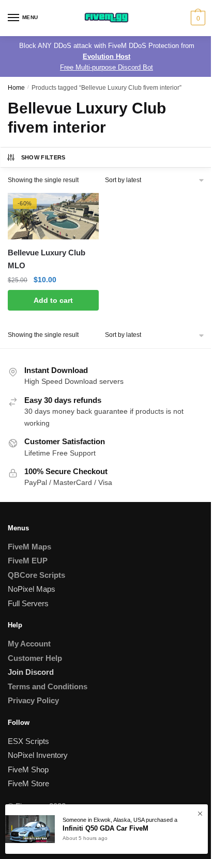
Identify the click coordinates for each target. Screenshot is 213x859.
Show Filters (43, 157)
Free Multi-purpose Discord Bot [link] (106, 67)
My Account (29, 643)
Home (16, 87)
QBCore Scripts (36, 575)
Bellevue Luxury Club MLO (46, 258)
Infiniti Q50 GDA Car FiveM (105, 828)
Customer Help (35, 658)
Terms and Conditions (47, 686)
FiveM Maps (29, 546)
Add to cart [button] (53, 300)
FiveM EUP (28, 560)
